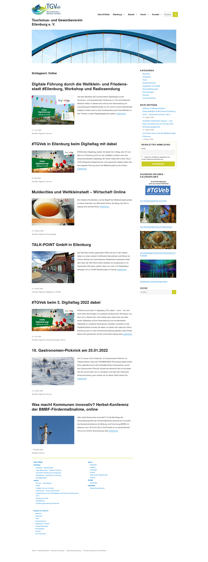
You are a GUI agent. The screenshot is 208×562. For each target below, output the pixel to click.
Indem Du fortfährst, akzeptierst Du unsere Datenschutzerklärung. (155, 158)
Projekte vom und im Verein (45, 488)
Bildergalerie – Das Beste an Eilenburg (48, 475)
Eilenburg (117, 14)
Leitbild (92, 472)
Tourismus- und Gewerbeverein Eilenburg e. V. (57, 22)
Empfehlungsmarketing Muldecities (47, 503)
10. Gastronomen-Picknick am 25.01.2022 (70, 350)
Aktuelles (35, 133)
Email (143, 148)
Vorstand (92, 467)
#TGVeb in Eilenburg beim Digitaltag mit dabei (74, 143)
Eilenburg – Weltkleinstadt (44, 468)
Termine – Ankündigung (43, 483)
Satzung (92, 477)
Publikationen (40, 501)
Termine (49, 133)
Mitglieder (93, 465)
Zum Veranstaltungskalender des (153, 201)
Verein (143, 14)
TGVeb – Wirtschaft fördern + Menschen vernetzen (48, 551)
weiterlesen (121, 113)
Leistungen (93, 470)
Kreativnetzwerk (40, 521)
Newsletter (93, 483)
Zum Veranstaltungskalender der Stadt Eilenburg (156, 227)
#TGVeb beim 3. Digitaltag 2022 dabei (66, 302)
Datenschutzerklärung (97, 488)
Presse (38, 486)
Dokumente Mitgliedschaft (98, 475)
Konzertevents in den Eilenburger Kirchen (153, 281)
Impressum (91, 486)
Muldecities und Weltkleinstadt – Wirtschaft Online (79, 192)
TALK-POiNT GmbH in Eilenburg (61, 244)
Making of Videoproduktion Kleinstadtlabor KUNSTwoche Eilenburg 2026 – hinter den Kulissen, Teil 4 (159, 111)
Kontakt (155, 14)
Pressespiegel (51, 234)
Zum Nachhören (40, 534)
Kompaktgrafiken (41, 478)
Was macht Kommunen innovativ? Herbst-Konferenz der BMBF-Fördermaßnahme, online (80, 407)
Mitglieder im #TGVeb (53, 292)
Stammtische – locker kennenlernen (48, 491)
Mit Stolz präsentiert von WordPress (94, 551)
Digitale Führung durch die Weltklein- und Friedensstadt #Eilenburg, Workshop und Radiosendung (80, 86)
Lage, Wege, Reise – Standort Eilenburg (48, 470)
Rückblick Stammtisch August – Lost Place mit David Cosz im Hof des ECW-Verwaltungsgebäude (158, 124)
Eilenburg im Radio (42, 498)
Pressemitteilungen (52, 340)
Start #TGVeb (104, 14)
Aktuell (131, 14)
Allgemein (42, 133)
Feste (37, 519)
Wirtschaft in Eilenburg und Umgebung (48, 473)
